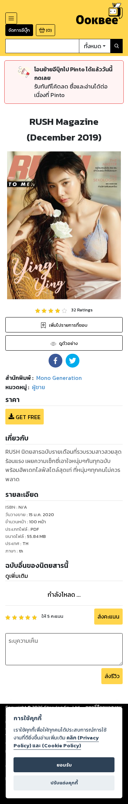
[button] (55, 360)
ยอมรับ (64, 765)
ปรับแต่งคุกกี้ (64, 782)
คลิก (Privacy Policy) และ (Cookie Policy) (56, 741)
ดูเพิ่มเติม (16, 575)
